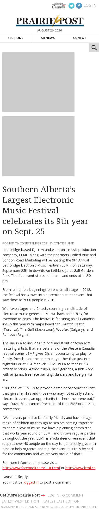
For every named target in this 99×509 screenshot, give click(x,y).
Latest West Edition (20, 501)
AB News (48, 38)
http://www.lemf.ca (80, 468)
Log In (90, 5)
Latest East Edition (61, 501)
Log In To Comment (66, 495)
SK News (80, 38)
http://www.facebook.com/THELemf (31, 468)
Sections (15, 38)
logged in (31, 482)
